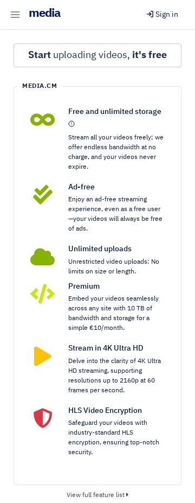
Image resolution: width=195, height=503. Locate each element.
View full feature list (96, 495)
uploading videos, (97, 55)
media (45, 14)
